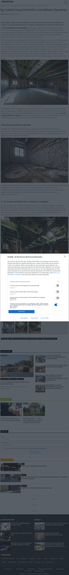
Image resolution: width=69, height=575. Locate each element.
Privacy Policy (45, 318)
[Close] (65, 257)
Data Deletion (24, 318)
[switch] (56, 285)
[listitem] (34, 281)
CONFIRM (21, 311)
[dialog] (34, 287)
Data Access (34, 318)
